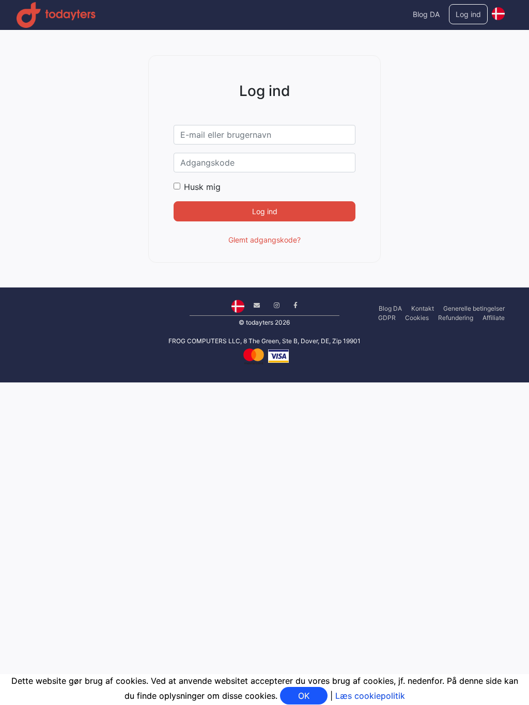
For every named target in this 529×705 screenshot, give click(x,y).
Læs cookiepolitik (370, 696)
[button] (498, 11)
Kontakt (422, 308)
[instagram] (272, 305)
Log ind (468, 14)
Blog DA (426, 14)
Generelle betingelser (474, 308)
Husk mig (202, 187)
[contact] (253, 305)
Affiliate (494, 318)
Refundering (455, 318)
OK (303, 696)
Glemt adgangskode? (264, 239)
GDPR (387, 318)
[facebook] (292, 305)
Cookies (417, 318)
